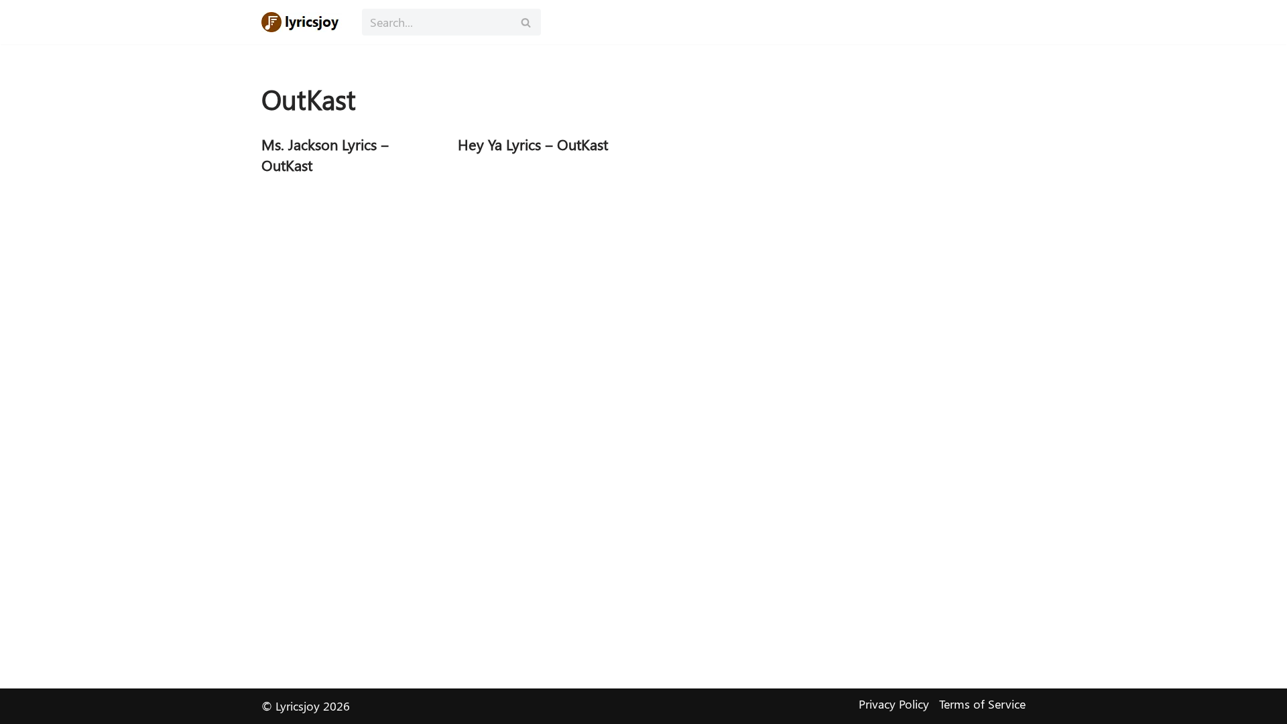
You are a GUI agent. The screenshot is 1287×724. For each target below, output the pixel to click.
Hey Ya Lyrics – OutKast (533, 144)
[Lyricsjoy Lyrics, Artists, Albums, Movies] (301, 22)
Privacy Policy (894, 704)
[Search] (526, 22)
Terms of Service (982, 704)
